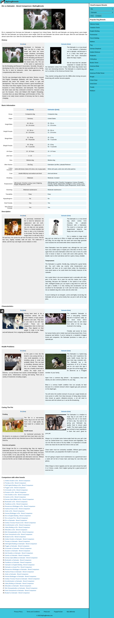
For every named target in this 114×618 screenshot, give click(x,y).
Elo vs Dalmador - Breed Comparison (16, 520)
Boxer (92, 69)
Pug (91, 45)
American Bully (94, 66)
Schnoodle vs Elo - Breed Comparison (16, 490)
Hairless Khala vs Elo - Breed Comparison (17, 508)
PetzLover (47, 611)
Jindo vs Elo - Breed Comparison (15, 511)
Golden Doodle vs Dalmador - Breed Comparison (19, 539)
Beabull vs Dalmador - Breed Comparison (17, 593)
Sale (24, 44)
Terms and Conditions (33, 611)
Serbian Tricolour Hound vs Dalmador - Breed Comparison (22, 579)
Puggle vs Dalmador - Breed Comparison (17, 546)
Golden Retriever (95, 52)
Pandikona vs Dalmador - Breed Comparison (18, 562)
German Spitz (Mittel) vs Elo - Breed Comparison (19, 499)
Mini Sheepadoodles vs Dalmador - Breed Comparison (21, 588)
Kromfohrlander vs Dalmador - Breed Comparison (19, 581)
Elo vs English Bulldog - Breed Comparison (18, 515)
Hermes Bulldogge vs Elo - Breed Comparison (18, 513)
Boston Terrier (94, 62)
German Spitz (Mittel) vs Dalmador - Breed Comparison (21, 557)
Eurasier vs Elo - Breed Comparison (15, 492)
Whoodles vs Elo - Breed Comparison (16, 529)
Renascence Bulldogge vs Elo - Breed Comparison (20, 506)
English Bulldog (94, 31)
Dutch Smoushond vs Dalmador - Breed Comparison (20, 590)
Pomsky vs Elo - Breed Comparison (15, 483)
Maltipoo (92, 90)
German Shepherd (95, 48)
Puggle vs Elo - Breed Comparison (15, 487)
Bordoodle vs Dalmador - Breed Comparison (18, 560)
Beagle (92, 76)
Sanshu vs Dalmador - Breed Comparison (17, 555)
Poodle (92, 87)
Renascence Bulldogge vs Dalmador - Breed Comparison (22, 569)
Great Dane (93, 83)
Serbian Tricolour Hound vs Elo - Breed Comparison (20, 522)
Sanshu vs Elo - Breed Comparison (15, 497)
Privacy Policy (18, 611)
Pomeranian (93, 34)
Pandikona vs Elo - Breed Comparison (16, 504)
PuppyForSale (58, 611)
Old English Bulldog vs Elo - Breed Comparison (19, 485)
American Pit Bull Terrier (97, 73)
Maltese (92, 41)
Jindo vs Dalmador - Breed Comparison (16, 574)
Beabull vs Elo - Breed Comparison (15, 536)
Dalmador (64, 44)
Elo (21, 44)
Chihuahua (93, 59)
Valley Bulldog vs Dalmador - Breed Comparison (19, 583)
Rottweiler (93, 55)
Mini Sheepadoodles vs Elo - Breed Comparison (19, 532)
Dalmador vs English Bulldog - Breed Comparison (20, 565)
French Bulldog (94, 38)
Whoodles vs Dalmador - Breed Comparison (18, 586)
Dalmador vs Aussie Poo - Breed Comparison (18, 567)
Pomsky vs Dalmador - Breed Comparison (17, 541)
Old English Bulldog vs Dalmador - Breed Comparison (21, 543)
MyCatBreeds (71, 611)
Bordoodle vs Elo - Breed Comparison (16, 501)
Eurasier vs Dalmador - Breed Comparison (17, 550)
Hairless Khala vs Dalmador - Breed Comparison (19, 572)
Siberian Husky (94, 24)
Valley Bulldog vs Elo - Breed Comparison (17, 527)
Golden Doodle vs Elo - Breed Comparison (17, 480)
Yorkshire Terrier (95, 27)
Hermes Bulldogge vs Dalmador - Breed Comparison (20, 576)
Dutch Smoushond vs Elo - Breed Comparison (18, 534)
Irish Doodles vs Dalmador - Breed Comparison (19, 553)
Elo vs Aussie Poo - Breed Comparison (16, 518)
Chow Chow (93, 80)
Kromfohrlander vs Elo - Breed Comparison (17, 525)
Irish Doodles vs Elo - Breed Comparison (17, 494)
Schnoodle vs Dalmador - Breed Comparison (18, 548)
